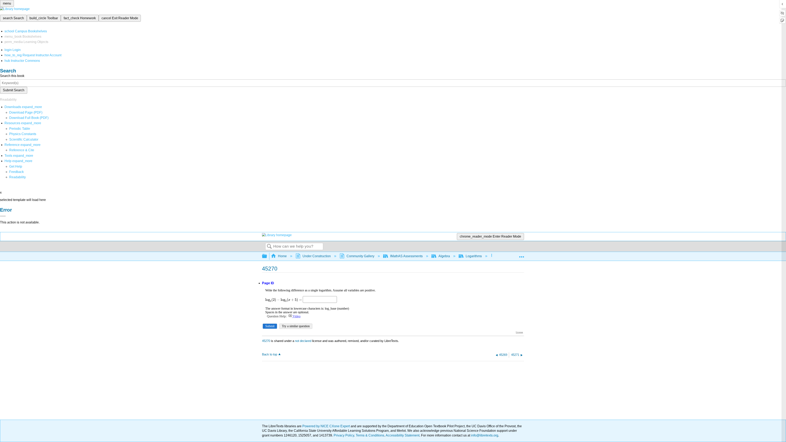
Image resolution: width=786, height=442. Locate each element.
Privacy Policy (344, 435)
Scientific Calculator (23, 139)
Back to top (269, 354)
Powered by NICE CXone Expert (326, 426)
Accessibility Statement (402, 435)
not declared (303, 341)
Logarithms (474, 256)
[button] (16, 172)
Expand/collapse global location (521, 255)
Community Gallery (360, 256)
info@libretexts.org (484, 435)
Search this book (12, 76)
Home (282, 256)
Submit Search (13, 90)
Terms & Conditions (370, 435)
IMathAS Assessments (406, 256)
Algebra (444, 256)
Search (269, 246)
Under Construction (317, 256)
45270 (266, 341)
